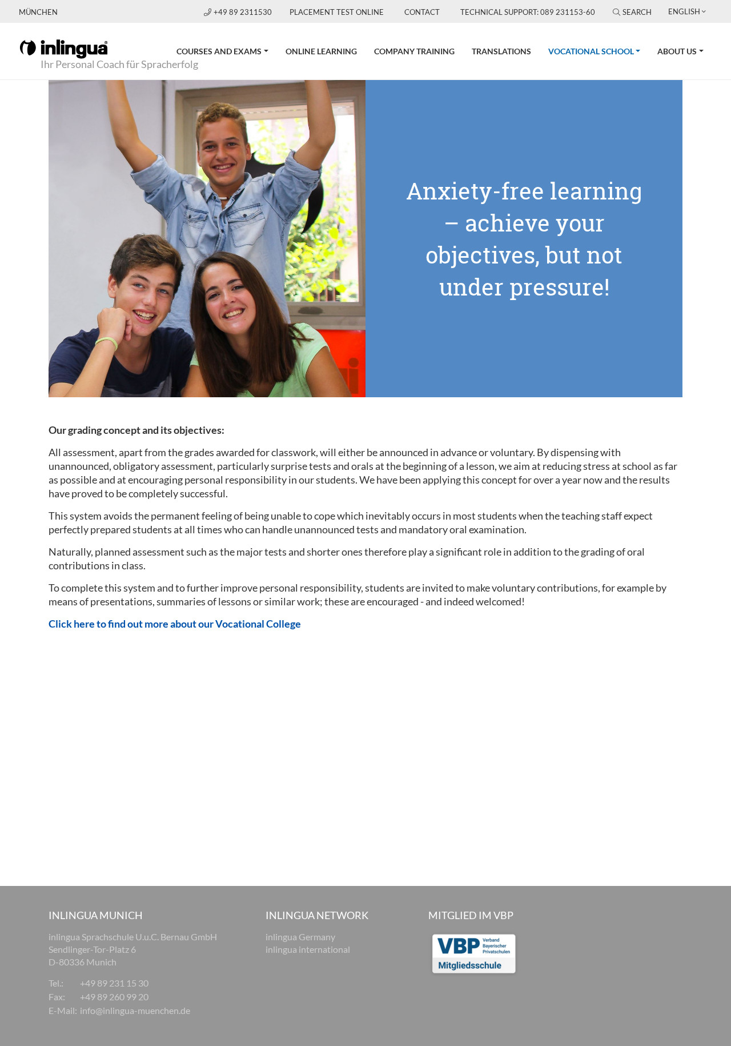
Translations (501, 51)
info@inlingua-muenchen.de (135, 1010)
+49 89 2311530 (244, 12)
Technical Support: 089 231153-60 (527, 12)
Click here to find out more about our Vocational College (175, 623)
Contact (422, 12)
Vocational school (598, 51)
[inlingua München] (64, 48)
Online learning (321, 51)
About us (677, 51)
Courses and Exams (219, 51)
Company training (414, 51)
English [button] (684, 11)
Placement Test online (337, 12)
